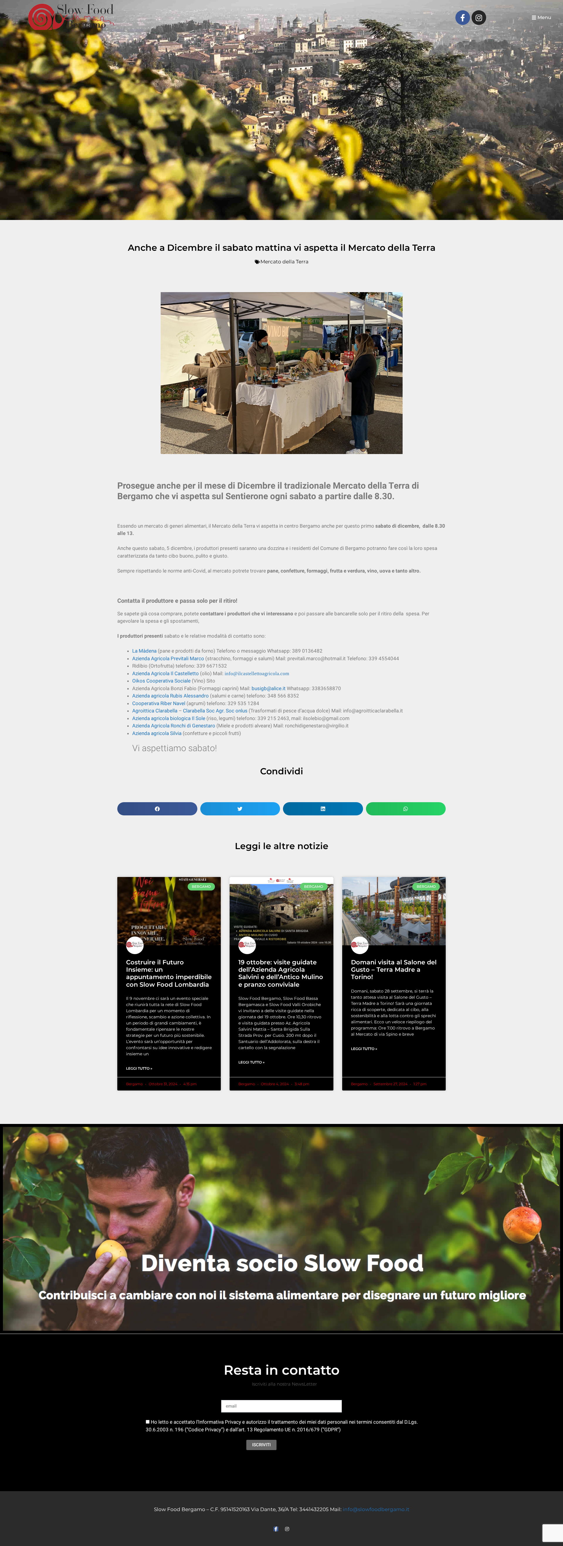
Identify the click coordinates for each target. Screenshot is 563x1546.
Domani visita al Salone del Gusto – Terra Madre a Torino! (394, 970)
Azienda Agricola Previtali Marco (168, 658)
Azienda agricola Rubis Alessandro (170, 696)
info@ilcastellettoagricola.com (257, 673)
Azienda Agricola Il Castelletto (165, 673)
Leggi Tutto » (139, 1068)
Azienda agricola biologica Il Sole (168, 718)
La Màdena (144, 651)
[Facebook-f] (462, 17)
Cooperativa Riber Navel (158, 703)
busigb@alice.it (269, 688)
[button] (541, 18)
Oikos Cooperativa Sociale (161, 681)
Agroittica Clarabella (154, 711)
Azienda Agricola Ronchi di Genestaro (173, 726)
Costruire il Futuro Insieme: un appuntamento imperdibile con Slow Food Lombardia (169, 973)
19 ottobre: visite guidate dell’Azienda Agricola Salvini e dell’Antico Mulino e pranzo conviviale (280, 973)
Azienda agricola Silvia (157, 733)
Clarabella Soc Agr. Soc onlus (215, 711)
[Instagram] (479, 17)
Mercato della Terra (284, 262)
